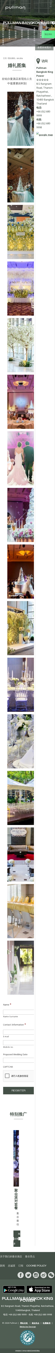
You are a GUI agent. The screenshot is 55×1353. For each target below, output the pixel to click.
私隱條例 (46, 1323)
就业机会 (35, 1323)
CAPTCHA (8, 1066)
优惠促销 (15, 34)
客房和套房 (9, 34)
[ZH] (52, 23)
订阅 (20, 1266)
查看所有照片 (44, 47)
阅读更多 (16, 1238)
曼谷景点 (30, 1256)
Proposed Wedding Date (15, 1054)
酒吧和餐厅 (22, 34)
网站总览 (24, 1323)
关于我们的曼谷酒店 (11, 1256)
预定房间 (48, 34)
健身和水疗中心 (34, 34)
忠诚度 (11, 1266)
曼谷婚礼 (41, 34)
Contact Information (14, 1024)
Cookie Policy (36, 1266)
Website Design (28, 1326)
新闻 (2, 1266)
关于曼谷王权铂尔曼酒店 (3, 34)
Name (7, 1004)
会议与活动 (28, 34)
